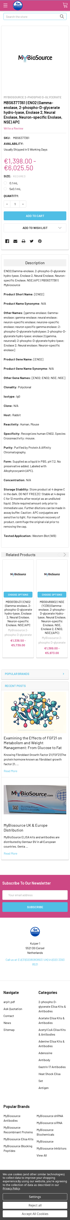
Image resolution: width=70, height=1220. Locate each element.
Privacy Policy (11, 1188)
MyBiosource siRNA (49, 1123)
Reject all (35, 1205)
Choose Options (18, 594)
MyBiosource (45, 1141)
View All (42, 1155)
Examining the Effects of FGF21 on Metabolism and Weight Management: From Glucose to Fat (33, 743)
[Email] (15, 241)
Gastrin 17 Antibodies (52, 1067)
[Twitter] (31, 241)
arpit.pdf (9, 1002)
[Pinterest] (39, 241)
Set (40, 1081)
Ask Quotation (13, 1009)
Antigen (43, 1088)
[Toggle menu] (5, 5)
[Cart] (65, 5)
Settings (35, 1197)
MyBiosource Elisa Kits (18, 1139)
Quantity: (11, 196)
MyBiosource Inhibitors (51, 1148)
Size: (14, 176)
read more (10, 771)
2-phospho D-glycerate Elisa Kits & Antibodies (52, 1006)
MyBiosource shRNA (50, 1116)
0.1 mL (14, 183)
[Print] (23, 241)
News (7, 1023)
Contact (9, 1016)
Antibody (44, 1060)
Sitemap (9, 1029)
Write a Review (13, 128)
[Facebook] (7, 241)
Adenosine (45, 1053)
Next (64, 554)
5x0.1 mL (15, 189)
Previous (59, 554)
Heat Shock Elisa (49, 1074)
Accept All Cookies (35, 1214)
